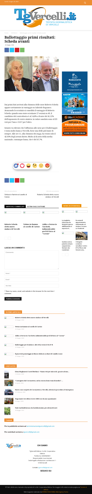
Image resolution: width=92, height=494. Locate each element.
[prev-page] (5, 238)
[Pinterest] (17, 50)
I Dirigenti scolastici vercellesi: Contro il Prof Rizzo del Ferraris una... (81, 246)
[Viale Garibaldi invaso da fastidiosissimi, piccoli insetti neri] (8, 411)
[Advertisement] (31, 97)
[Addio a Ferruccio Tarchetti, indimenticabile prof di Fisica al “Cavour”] (50, 216)
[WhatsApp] (22, 50)
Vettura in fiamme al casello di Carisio (15, 196)
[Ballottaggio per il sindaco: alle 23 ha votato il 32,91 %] (8, 347)
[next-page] (9, 238)
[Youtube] (51, 2)
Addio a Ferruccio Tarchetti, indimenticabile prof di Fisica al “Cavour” (49, 229)
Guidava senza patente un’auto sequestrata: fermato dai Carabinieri (67, 246)
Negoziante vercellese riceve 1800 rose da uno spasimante (35, 399)
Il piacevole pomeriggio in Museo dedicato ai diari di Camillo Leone (38, 354)
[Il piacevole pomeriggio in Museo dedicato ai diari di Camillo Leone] (8, 356)
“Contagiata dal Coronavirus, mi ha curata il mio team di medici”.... (39, 381)
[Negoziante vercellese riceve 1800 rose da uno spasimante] (8, 401)
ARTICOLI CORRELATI (15, 206)
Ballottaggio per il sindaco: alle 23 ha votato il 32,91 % (34, 345)
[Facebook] (41, 2)
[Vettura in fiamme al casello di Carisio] (31, 216)
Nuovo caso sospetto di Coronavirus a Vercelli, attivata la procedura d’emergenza (44, 390)
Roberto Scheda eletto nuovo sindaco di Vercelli (48, 196)
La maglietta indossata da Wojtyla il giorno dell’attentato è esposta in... (67, 224)
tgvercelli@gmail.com (31, 432)
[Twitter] (46, 2)
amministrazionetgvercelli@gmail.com (41, 426)
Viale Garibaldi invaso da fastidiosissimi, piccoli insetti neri (36, 408)
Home (6, 33)
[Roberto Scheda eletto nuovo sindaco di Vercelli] (12, 216)
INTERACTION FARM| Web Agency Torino (55, 492)
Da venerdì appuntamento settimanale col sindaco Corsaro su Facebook (81, 224)
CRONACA (14, 33)
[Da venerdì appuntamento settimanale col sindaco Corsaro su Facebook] (82, 214)
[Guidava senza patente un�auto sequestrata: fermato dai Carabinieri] (68, 236)
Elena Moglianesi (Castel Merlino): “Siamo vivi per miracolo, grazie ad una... (42, 372)
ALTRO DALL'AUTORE (36, 206)
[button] (85, 2)
